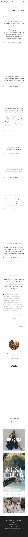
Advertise (7, 528)
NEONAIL (16, 275)
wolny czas (14, 310)
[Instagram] (15, 366)
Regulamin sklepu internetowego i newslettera (14, 530)
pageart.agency (16, 524)
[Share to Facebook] (13, 318)
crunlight (12, 298)
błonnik (4, 296)
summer (11, 308)
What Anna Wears (14, 7)
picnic (18, 304)
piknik (21, 304)
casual (16, 296)
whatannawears (17, 308)
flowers (5, 302)
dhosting (15, 526)
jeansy (16, 302)
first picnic (17, 300)
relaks (17, 306)
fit (20, 300)
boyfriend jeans (10, 296)
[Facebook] (12, 366)
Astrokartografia (18, 533)
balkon (12, 294)
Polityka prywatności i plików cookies (17, 528)
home (8, 302)
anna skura (8, 294)
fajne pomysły (11, 300)
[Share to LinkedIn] (15, 318)
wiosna (5, 310)
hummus (12, 302)
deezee (17, 298)
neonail (14, 304)
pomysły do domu (7, 306)
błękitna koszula (18, 294)
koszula (20, 302)
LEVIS (10, 304)
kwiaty (4, 304)
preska (13, 306)
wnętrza (9, 310)
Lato (8, 304)
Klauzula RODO (11, 533)
